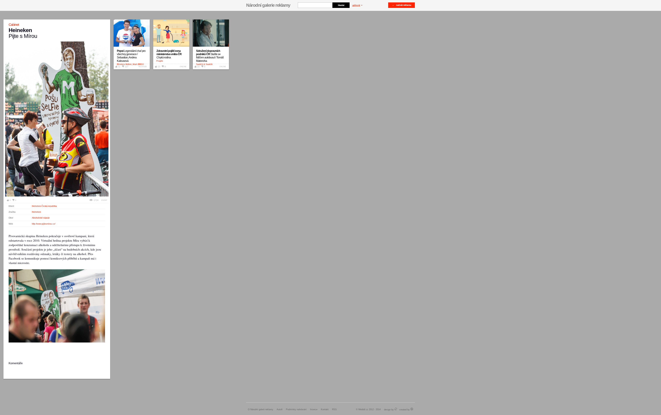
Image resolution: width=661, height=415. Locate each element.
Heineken (36, 212)
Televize (142, 67)
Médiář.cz (363, 409)
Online (183, 67)
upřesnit (356, 5)
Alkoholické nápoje (41, 218)
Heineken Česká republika (44, 206)
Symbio (395, 409)
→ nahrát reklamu (401, 5)
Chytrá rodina (169, 54)
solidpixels (411, 409)
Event (104, 200)
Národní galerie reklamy (268, 5)
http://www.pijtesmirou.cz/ (43, 224)
